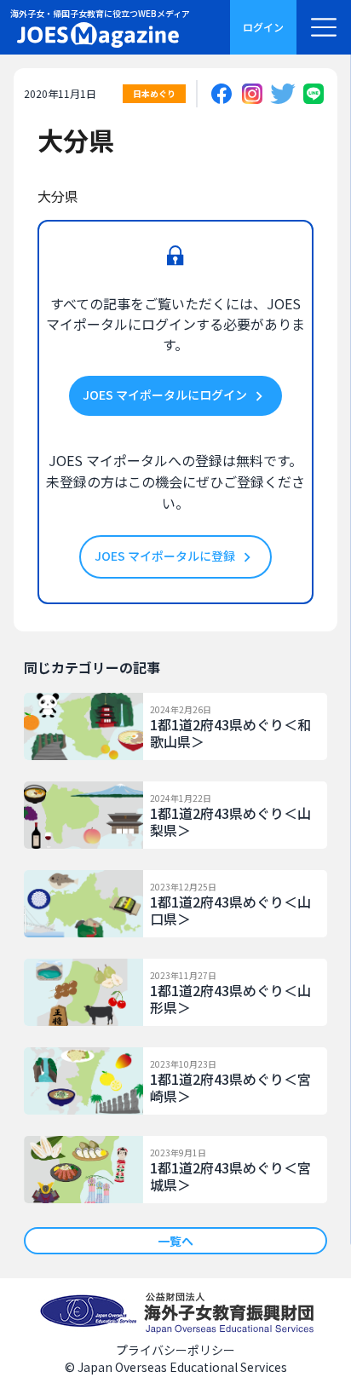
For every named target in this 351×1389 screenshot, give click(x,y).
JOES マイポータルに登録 (166, 555)
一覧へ (175, 1240)
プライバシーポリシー (175, 1349)
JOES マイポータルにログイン (166, 394)
